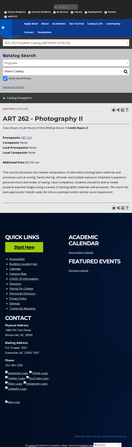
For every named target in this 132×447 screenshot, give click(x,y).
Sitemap (14, 303)
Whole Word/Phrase (19, 78)
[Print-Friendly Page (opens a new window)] (122, 110)
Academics (59, 23)
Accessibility (17, 259)
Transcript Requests (22, 308)
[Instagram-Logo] (35, 383)
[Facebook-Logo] (16, 373)
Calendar (15, 269)
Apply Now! (31, 23)
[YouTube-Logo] (37, 378)
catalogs (32, 445)
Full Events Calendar (79, 270)
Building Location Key (23, 264)
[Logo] (6, 27)
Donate (112, 11)
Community (113, 23)
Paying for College (21, 288)
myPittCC (13, 16)
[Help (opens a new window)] (127, 110)
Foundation (44, 32)
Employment (95, 11)
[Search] (125, 71)
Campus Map (17, 274)
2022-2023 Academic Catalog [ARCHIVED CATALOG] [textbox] (37, 43)
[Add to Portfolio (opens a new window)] (114, 110)
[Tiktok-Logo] (38, 373)
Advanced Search (13, 87)
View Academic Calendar (81, 252)
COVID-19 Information (23, 279)
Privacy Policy (18, 298)
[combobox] (66, 42)
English (101, 445)
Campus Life (95, 23)
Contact (29, 32)
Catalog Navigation (19, 98)
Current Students (41, 11)
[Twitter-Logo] (15, 378)
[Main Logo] (34, 403)
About (45, 23)
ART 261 (26, 138)
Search (56, 7)
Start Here (24, 247)
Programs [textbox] (10, 63)
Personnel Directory (22, 293)
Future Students (17, 11)
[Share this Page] (118, 110)
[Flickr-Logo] (13, 383)
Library (78, 11)
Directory (15, 284)
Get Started (76, 23)
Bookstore (62, 11)
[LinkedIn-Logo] (16, 388)
